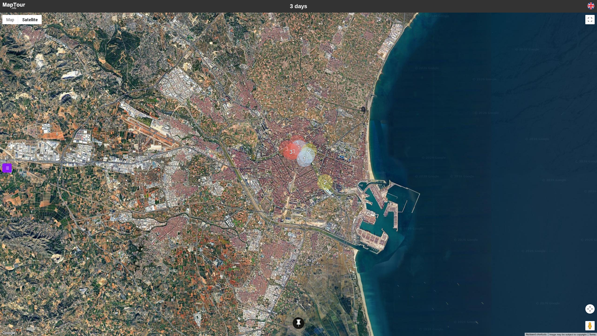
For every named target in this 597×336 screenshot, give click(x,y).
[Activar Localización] (298, 323)
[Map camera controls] (590, 309)
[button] (304, 158)
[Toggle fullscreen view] (590, 19)
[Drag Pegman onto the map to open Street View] (590, 325)
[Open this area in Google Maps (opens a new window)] (9, 333)
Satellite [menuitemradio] (30, 19)
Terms (592, 334)
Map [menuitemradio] (10, 19)
